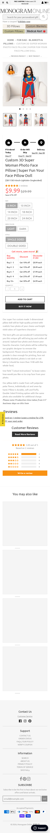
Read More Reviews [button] (25, 434)
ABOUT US (25, 761)
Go (44, 798)
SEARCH (25, 758)
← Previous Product (17, 56)
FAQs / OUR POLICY (25, 741)
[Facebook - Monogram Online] (20, 721)
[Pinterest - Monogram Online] (29, 721)
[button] (12, 185)
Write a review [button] (25, 473)
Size (6, 201)
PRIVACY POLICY (25, 764)
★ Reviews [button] (2, 419)
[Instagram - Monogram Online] (25, 721)
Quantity (9, 285)
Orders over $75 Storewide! (25, 2)
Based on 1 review (12, 417)
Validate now (24, 21)
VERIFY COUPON (25, 744)
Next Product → (35, 56)
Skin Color (9, 224)
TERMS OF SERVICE (25, 767)
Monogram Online (25, 824)
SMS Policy (25, 770)
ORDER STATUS (25, 738)
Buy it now (25, 306)
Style (7, 235)
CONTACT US (25, 735)
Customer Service (25, 716)
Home (10, 40)
